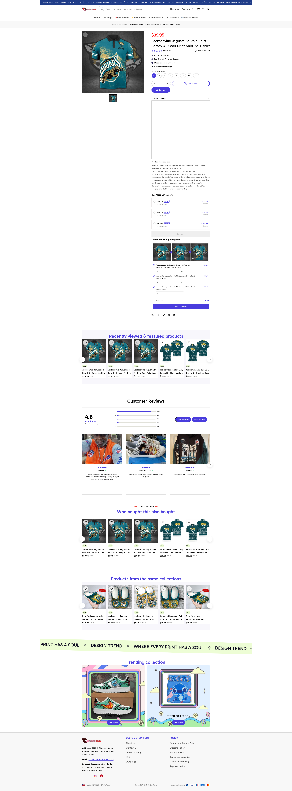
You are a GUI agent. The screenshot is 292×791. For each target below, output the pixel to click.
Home (114, 24)
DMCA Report (106, 785)
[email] (101, 759)
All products (123, 24)
